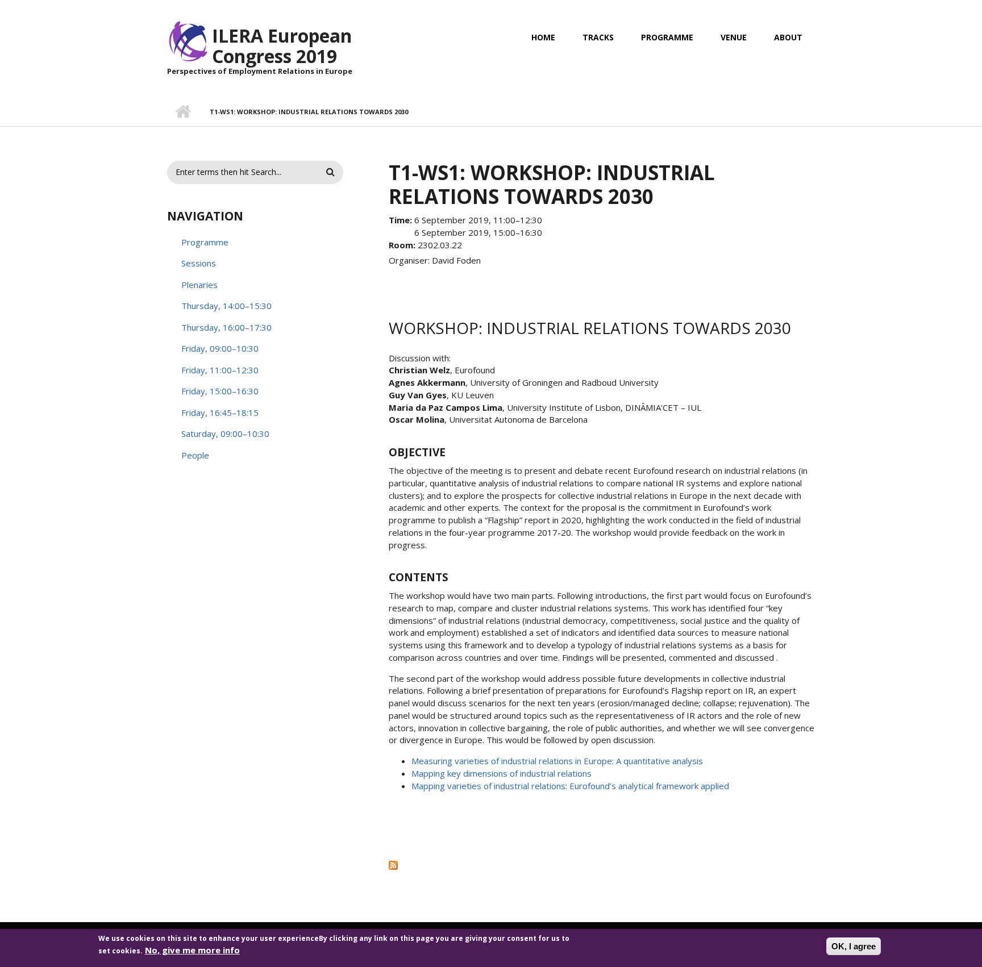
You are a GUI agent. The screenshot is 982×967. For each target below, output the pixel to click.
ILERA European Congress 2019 (282, 45)
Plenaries (199, 284)
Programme (667, 37)
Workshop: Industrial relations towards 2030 (590, 328)
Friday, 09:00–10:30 (220, 348)
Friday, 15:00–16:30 (220, 391)
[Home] (188, 40)
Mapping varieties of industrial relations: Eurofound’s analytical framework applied (570, 785)
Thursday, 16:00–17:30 (226, 327)
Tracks (598, 37)
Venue (734, 37)
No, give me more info (192, 949)
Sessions (198, 263)
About (788, 37)
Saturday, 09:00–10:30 (225, 433)
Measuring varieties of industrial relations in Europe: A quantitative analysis (557, 760)
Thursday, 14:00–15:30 (226, 305)
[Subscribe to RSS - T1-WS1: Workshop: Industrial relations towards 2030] (602, 864)
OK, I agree (853, 946)
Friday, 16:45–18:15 (220, 412)
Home (543, 37)
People (195, 455)
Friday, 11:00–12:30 (220, 370)
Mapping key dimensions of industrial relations (501, 773)
